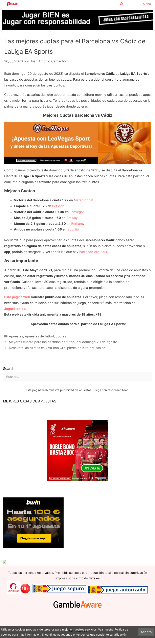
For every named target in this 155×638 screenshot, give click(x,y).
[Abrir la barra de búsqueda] (121, 4)
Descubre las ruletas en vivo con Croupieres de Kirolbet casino (57, 348)
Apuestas (16, 336)
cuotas (61, 336)
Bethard (77, 224)
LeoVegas (77, 212)
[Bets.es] (12, 4)
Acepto (146, 632)
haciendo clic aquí (93, 252)
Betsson (58, 206)
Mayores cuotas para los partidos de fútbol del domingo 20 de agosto (63, 342)
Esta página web (17, 297)
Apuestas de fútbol (39, 336)
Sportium (74, 229)
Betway (72, 218)
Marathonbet (83, 200)
